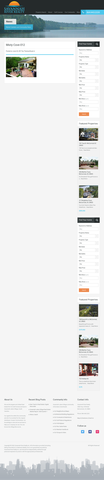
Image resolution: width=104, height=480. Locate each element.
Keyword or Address (85, 50)
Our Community (70, 12)
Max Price (82, 92)
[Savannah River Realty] (14, 7)
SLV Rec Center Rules (60, 426)
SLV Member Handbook (61, 429)
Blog (78, 12)
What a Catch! (34, 414)
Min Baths (82, 78)
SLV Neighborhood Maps (61, 411)
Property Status (84, 57)
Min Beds (82, 71)
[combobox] (88, 60)
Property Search (41, 12)
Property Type (83, 64)
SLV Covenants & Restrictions (63, 417)
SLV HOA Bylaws (59, 423)
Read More (87, 150)
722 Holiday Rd (83, 379)
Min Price (82, 85)
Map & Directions (82, 418)
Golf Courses (58, 12)
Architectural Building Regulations (64, 414)
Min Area (83, 99)
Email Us (91, 418)
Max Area (84, 106)
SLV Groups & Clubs (60, 432)
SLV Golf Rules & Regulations (62, 420)
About (50, 12)
